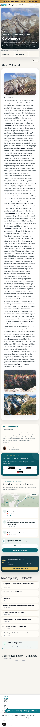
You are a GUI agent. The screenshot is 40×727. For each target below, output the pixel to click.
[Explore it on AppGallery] (20, 472)
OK (4, 724)
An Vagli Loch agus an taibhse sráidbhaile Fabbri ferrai (21, 523)
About (37, 5)
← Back (4, 31)
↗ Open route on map (20, 545)
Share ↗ (35, 61)
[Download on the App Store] (11, 468)
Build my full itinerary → (20, 550)
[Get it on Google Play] (28, 468)
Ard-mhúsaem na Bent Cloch (16, 533)
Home (31, 5)
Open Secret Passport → (20, 568)
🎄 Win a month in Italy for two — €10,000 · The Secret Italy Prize (20, 1)
